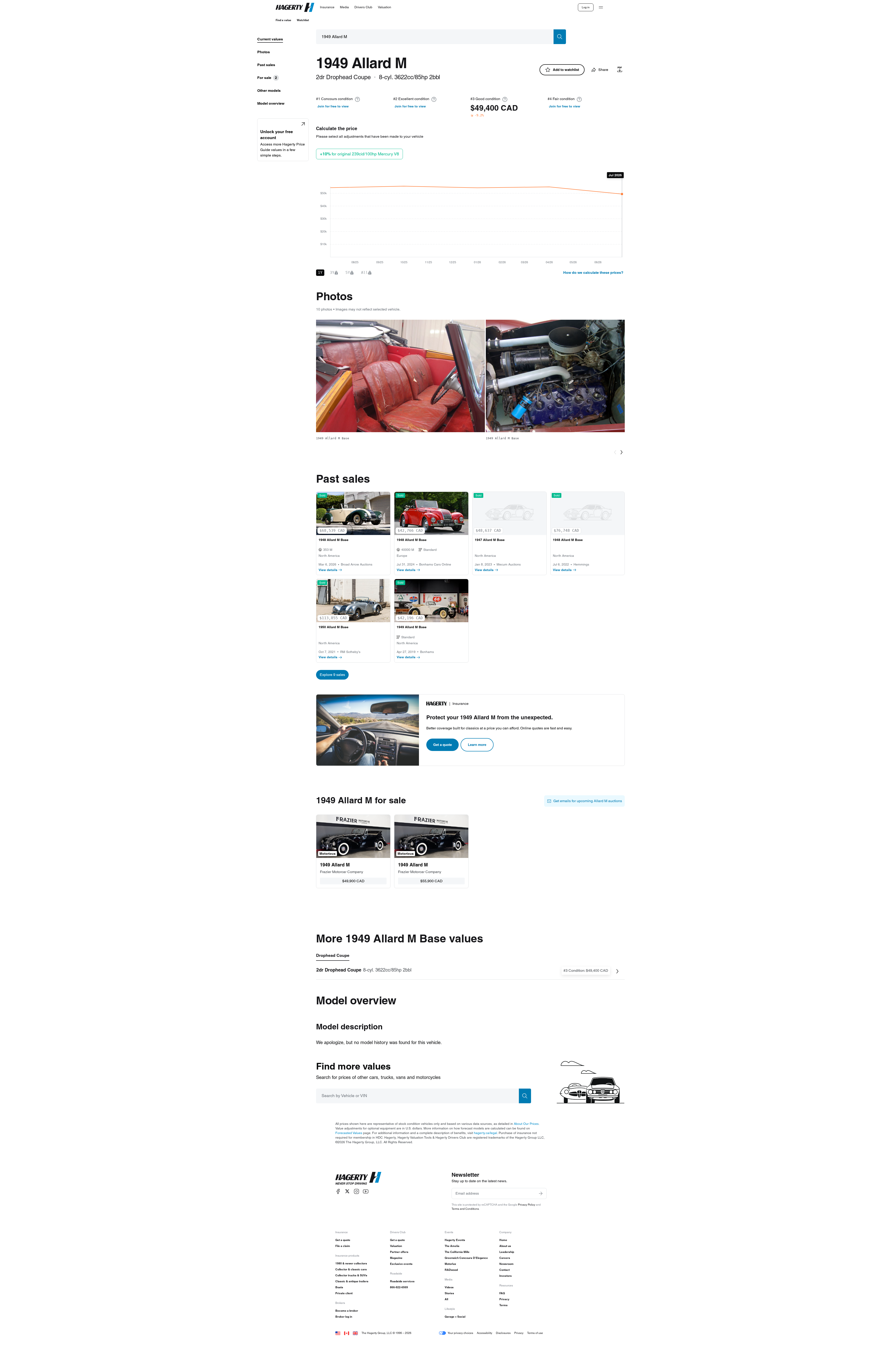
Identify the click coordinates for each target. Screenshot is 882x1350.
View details (328, 570)
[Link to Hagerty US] (337, 1332)
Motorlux (450, 1263)
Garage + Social (455, 1316)
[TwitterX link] (347, 1191)
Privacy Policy (526, 1204)
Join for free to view (333, 106)
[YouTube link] (365, 1191)
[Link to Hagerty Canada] (346, 1332)
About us (505, 1245)
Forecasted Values (348, 1133)
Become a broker (346, 1310)
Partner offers (399, 1251)
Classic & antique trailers (351, 1281)
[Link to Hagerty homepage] (358, 1178)
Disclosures (503, 1332)
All (446, 1299)
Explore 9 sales (332, 675)
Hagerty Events (455, 1239)
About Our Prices (526, 1124)
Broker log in (343, 1316)
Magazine (396, 1257)
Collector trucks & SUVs (351, 1275)
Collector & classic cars (351, 1269)
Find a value (283, 20)
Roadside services (402, 1281)
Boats (339, 1287)
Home (503, 1239)
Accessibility (484, 1332)
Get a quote (442, 745)
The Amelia (452, 1245)
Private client (344, 1293)
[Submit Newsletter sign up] (541, 1193)
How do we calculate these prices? (593, 272)
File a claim (342, 1245)
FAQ (502, 1293)
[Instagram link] (356, 1191)
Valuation (396, 1245)
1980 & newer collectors (351, 1263)
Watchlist (303, 20)
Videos (449, 1287)
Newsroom (506, 1263)
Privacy (504, 1299)
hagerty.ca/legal (485, 1133)
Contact (504, 1269)
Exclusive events (401, 1263)
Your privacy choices (460, 1332)
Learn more (477, 745)
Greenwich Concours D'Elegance (466, 1257)
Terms (503, 1305)
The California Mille (457, 1251)
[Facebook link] (338, 1191)
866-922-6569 (399, 1287)
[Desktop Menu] (601, 7)
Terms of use (535, 1332)
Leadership (506, 1251)
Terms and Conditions (465, 1208)
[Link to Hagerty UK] (355, 1332)
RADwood (451, 1269)
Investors (505, 1275)
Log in (586, 7)
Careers (504, 1257)
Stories (449, 1293)
